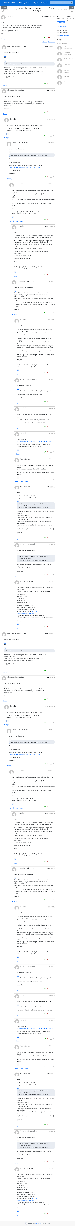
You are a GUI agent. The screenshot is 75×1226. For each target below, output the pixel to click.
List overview (61, 22)
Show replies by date (49, 42)
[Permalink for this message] (54, 37)
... (5, 56)
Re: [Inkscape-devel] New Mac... (9, 11)
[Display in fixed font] (51, 37)
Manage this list (25, 3)
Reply (4, 39)
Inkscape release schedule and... (66, 11)
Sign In (36, 3)
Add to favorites (64, 36)
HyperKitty (38, 1223)
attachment (19, 221)
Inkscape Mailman (8, 3)
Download (62, 27)
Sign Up (45, 3)
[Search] (71, 2)
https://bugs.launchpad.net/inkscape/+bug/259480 (24, 167)
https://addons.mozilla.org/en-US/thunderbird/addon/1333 (35, 441)
